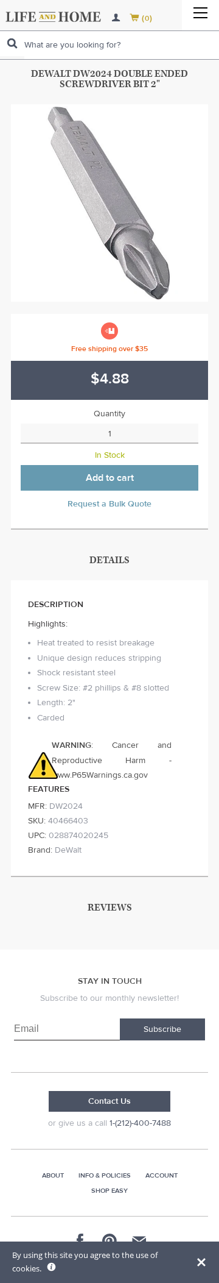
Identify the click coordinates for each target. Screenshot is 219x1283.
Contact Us (109, 1101)
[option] (109, 203)
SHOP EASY (109, 1190)
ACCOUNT (161, 1175)
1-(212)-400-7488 (140, 1123)
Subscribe (162, 1029)
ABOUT (53, 1175)
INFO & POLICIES (104, 1175)
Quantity (109, 414)
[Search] (12, 43)
